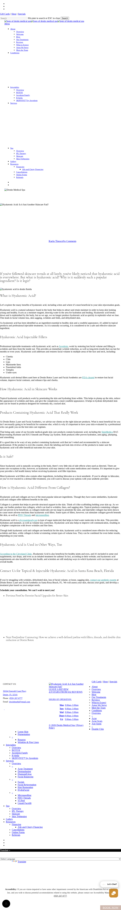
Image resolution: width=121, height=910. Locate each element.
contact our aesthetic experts (103, 580)
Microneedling (24, 795)
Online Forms (18, 832)
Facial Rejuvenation (27, 784)
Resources (10, 822)
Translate (22, 861)
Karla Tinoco (56, 241)
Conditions (97, 710)
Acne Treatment (25, 769)
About (95, 686)
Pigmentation (24, 734)
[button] (6, 904)
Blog (94, 694)
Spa (7, 806)
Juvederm (63, 346)
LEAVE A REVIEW (58, 689)
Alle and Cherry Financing (30, 827)
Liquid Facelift (24, 803)
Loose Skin (23, 731)
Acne (94, 718)
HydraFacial (23, 790)
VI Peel (21, 800)
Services (10, 761)
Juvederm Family (20, 753)
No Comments (69, 241)
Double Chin (98, 729)
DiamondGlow (25, 774)
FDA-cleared (88, 377)
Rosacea (22, 739)
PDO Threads (63, 227)
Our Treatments (99, 697)
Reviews (96, 700)
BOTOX (16, 750)
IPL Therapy (18, 811)
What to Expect (99, 702)
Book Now (110, 907)
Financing (16, 824)
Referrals (16, 835)
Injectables (11, 745)
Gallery (9, 819)
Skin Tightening (19, 816)
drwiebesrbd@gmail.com (19, 702)
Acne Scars (97, 721)
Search (65, 18)
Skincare (77, 227)
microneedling (42, 515)
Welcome (96, 692)
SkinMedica (107, 432)
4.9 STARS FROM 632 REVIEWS (65, 692)
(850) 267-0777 (15, 698)
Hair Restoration (25, 787)
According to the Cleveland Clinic (16, 554)
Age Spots (96, 723)
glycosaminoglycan (28, 520)
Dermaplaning (24, 771)
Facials (21, 782)
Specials (22, 14)
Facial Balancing (25, 776)
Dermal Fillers (45, 227)
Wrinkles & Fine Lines (28, 742)
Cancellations (18, 829)
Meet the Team (99, 708)
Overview (96, 689)
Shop (13, 14)
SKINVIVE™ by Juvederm (25, 758)
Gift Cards (5, 14)
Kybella (15, 755)
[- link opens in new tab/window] (4, 709)
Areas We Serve (99, 705)
